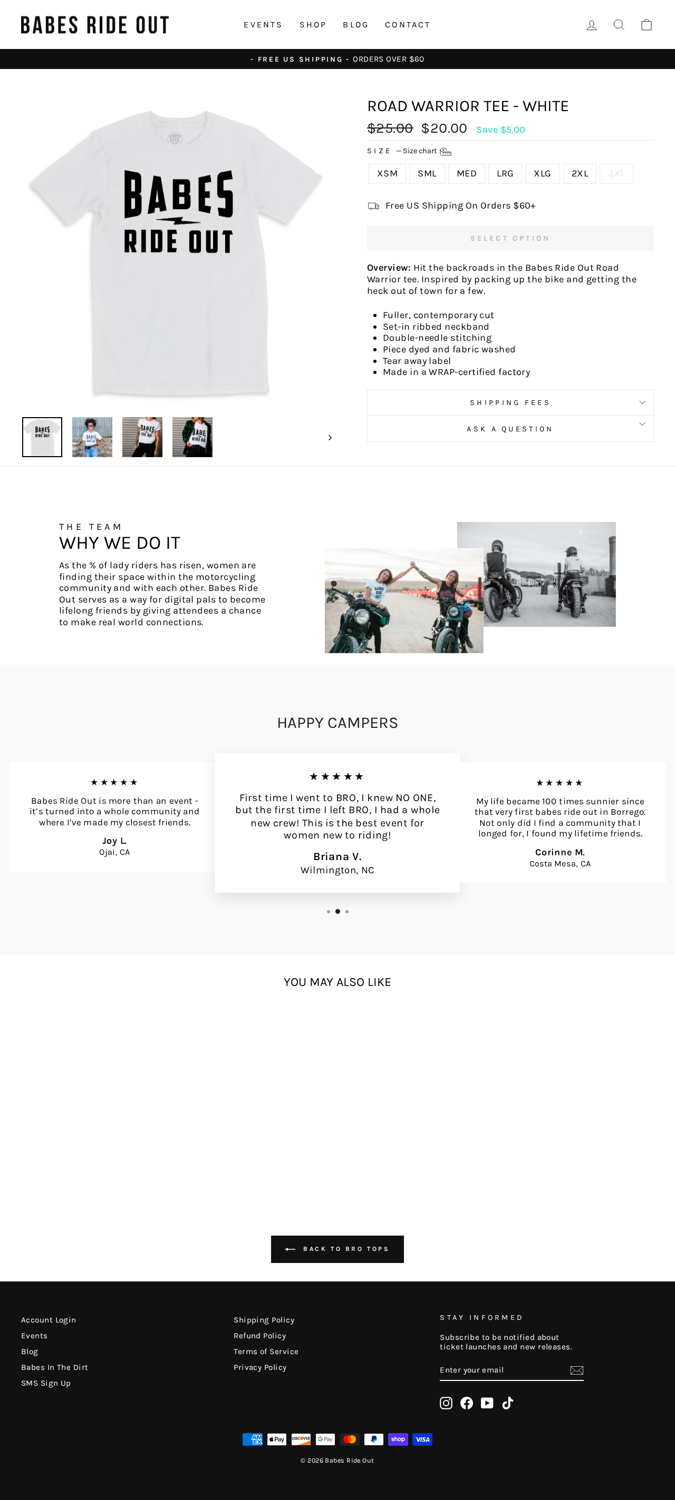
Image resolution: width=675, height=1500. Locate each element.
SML (427, 173)
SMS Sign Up (46, 1383)
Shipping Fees (510, 402)
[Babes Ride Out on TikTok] (508, 1403)
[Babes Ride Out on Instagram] (446, 1403)
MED (467, 173)
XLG (542, 173)
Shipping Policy (264, 1320)
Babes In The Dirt (55, 1367)
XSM (387, 173)
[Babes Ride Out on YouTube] (487, 1403)
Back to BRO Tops (345, 1248)
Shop (313, 24)
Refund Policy (260, 1335)
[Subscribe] (577, 1370)
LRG (505, 173)
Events (263, 24)
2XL (580, 173)
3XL (616, 173)
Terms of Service (266, 1351)
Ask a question (510, 429)
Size (402, 151)
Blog (356, 24)
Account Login (48, 1320)
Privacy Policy (260, 1367)
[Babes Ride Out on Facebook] (466, 1403)
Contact (408, 24)
